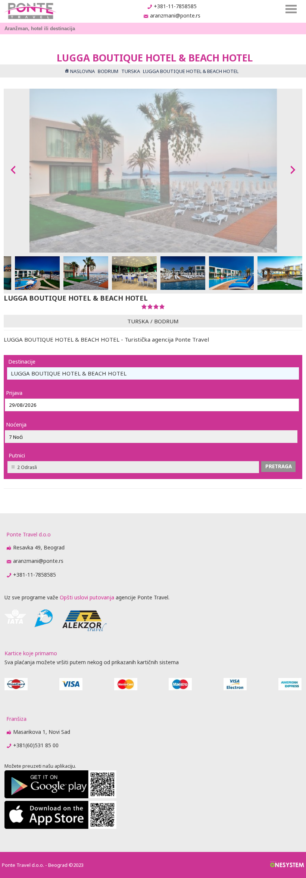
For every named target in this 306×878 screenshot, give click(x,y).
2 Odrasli (27, 467)
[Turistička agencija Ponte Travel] (30, 11)
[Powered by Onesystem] (287, 865)
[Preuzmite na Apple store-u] (60, 826)
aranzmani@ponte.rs (175, 15)
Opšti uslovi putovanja (87, 597)
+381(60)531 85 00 (36, 745)
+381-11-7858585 (175, 6)
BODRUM (166, 321)
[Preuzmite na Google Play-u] (60, 796)
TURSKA (138, 321)
